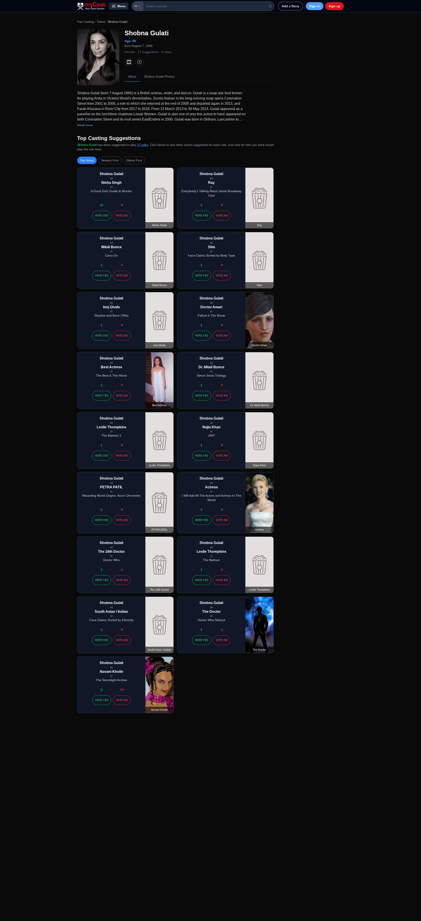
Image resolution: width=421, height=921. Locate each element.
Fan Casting (85, 21)
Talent (101, 21)
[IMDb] (129, 62)
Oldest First (134, 160)
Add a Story (290, 6)
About (132, 76)
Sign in (314, 6)
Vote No (122, 215)
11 (101, 205)
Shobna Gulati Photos (159, 76)
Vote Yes (101, 215)
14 (122, 689)
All (135, 6)
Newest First (110, 160)
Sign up (334, 6)
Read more (85, 125)
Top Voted (87, 160)
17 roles (142, 145)
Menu (121, 6)
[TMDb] (139, 62)
